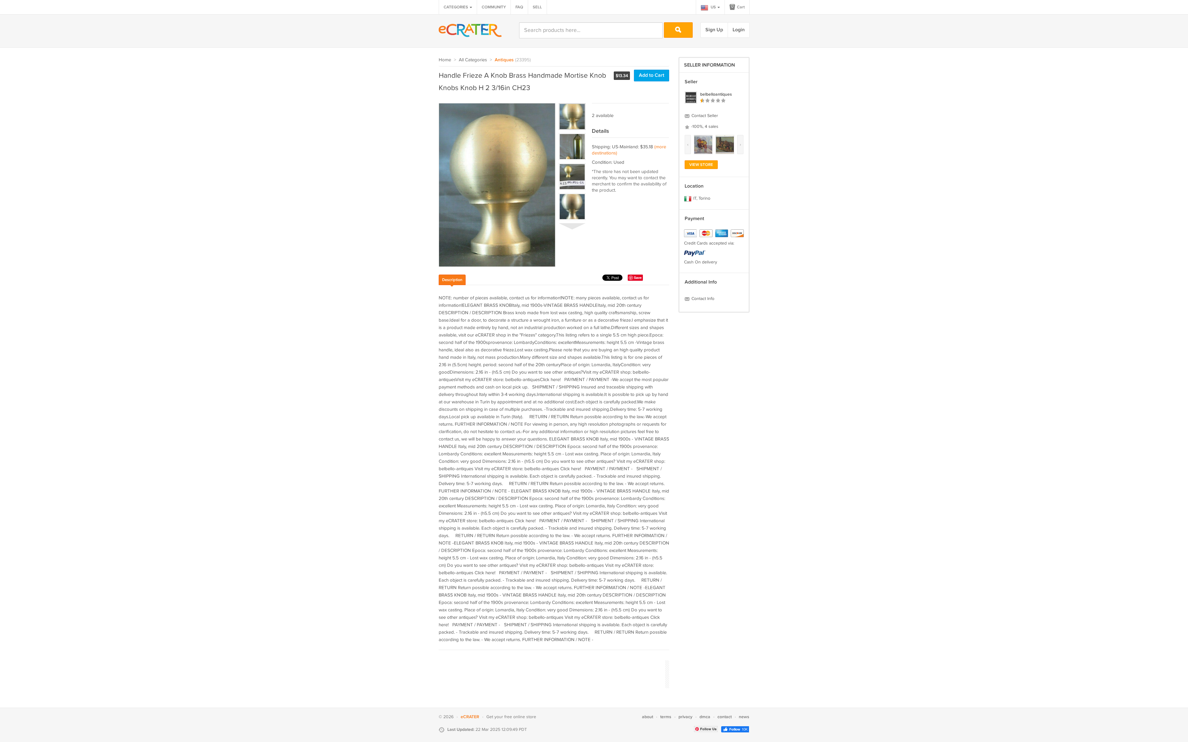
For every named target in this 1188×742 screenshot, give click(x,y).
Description (452, 279)
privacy (685, 716)
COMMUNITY (494, 7)
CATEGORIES (456, 7)
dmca (704, 716)
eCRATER (470, 716)
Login (739, 30)
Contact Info (702, 298)
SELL (537, 7)
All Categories (473, 60)
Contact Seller (704, 115)
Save (638, 277)
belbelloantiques (716, 94)
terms (665, 716)
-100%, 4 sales (704, 126)
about (647, 716)
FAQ (519, 7)
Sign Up (714, 30)
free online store (520, 716)
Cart (740, 7)
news (744, 716)
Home (445, 60)
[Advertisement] (551, 673)
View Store (701, 164)
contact (724, 716)
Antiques (504, 60)
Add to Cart (651, 75)
